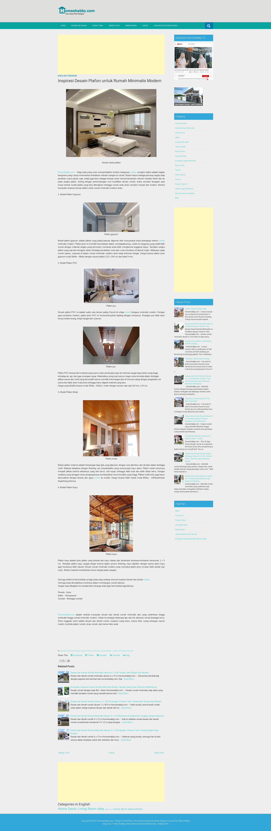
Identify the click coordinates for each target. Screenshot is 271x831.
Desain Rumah (87, 651)
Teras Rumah (180, 147)
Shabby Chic (163, 824)
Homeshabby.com (66, 172)
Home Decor (67, 809)
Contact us (179, 516)
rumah (133, 172)
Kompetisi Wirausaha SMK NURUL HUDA (190, 539)
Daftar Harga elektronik (184, 189)
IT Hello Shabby (118, 824)
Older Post (159, 753)
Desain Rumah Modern (103, 651)
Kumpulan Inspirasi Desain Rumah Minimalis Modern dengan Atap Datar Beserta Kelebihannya (114, 687)
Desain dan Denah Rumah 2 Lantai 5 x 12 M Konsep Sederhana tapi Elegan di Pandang (198, 478)
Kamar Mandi (131, 26)
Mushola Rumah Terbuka (184, 193)
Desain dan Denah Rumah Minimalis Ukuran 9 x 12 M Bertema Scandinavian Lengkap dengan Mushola (117, 716)
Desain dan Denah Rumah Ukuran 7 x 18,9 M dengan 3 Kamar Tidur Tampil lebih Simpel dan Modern (116, 701)
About (177, 511)
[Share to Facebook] (68, 660)
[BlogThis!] (63, 660)
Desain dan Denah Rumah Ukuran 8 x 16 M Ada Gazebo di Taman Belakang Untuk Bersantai (199, 418)
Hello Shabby (184, 821)
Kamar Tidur (114, 26)
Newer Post (64, 753)
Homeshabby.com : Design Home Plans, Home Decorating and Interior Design (131, 821)
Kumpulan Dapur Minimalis (185, 161)
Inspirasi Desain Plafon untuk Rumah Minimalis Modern (109, 80)
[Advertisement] (111, 54)
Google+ (103, 655)
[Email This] (60, 660)
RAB (177, 198)
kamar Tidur (179, 165)
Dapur (145, 26)
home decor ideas (124, 809)
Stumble (116, 655)
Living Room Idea (91, 809)
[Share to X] (66, 660)
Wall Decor (109, 809)
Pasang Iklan (180, 530)
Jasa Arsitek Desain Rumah (165, 26)
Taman (178, 170)
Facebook (77, 655)
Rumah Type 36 (181, 184)
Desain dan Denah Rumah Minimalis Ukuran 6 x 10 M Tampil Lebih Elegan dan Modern (110, 672)
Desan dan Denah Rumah (123, 651)
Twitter (90, 655)
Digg (127, 655)
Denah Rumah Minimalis (70, 651)
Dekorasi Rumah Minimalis (144, 824)
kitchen (138, 809)
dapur (177, 137)
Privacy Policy (180, 520)
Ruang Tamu (97, 26)
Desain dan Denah (79, 26)
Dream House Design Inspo (195, 309)
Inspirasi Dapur (181, 156)
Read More (129, 679)
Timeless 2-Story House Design (197, 359)
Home (63, 26)
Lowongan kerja (181, 525)
